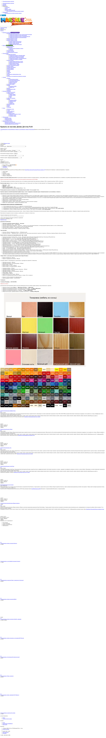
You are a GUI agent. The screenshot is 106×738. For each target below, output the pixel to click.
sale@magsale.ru (6, 732)
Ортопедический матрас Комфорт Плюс (8, 410)
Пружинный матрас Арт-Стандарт (6, 484)
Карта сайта (5, 724)
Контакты (4, 5)
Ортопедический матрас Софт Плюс (7, 466)
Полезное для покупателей (10, 10)
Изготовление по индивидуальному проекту (15, 11)
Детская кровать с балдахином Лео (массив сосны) (10, 657)
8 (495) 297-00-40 (3, 27)
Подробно (4, 733)
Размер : (2, 499)
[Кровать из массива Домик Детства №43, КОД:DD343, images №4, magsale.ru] (1, 130)
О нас (4, 722)
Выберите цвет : (3, 146)
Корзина (2, 30)
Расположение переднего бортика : (7, 153)
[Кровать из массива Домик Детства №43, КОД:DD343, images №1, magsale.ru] (0, 130)
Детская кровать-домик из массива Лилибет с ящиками (10, 619)
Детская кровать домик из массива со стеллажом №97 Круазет (12, 638)
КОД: (1, 144)
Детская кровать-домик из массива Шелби (8, 599)
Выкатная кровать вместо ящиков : (7, 151)
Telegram (4, 15)
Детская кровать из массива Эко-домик (7, 712)
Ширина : (2, 148)
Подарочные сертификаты (8, 723)
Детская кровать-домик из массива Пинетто (8, 543)
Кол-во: (1, 159)
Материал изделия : (4, 157)
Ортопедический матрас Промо (6, 429)
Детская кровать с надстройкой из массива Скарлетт (10, 561)
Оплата (6, 8)
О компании (7, 7)
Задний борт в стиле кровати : (6, 150)
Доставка (4, 4)
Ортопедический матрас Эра (5, 447)
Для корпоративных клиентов (8, 1)
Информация (5, 12)
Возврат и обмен (8, 9)
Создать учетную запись (7, 718)
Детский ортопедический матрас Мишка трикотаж (10, 503)
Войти (4, 717)
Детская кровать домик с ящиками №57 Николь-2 (9, 694)
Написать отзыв (7, 143)
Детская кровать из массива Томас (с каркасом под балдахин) (12, 580)
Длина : (2, 149)
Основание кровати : (4, 155)
